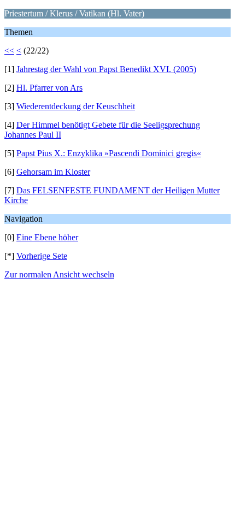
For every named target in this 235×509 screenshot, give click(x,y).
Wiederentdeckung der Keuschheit (75, 106)
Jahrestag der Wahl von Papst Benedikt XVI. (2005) (106, 69)
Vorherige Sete (41, 256)
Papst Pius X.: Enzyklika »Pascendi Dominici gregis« (108, 153)
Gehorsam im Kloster (53, 171)
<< (9, 50)
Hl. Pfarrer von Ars (49, 87)
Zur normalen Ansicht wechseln (59, 274)
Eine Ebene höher (47, 237)
